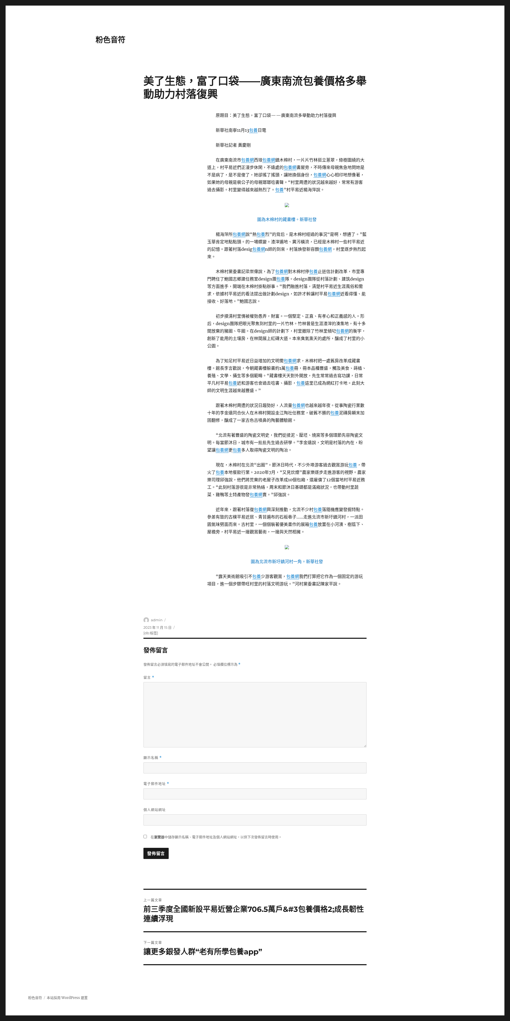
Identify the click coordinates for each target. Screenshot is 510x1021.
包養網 (247, 160)
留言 (148, 677)
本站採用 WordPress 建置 (67, 998)
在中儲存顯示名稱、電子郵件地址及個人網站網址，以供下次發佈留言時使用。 (216, 837)
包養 (253, 130)
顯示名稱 (152, 757)
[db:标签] (150, 633)
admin (157, 620)
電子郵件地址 (156, 783)
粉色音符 (110, 39)
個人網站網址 (154, 809)
